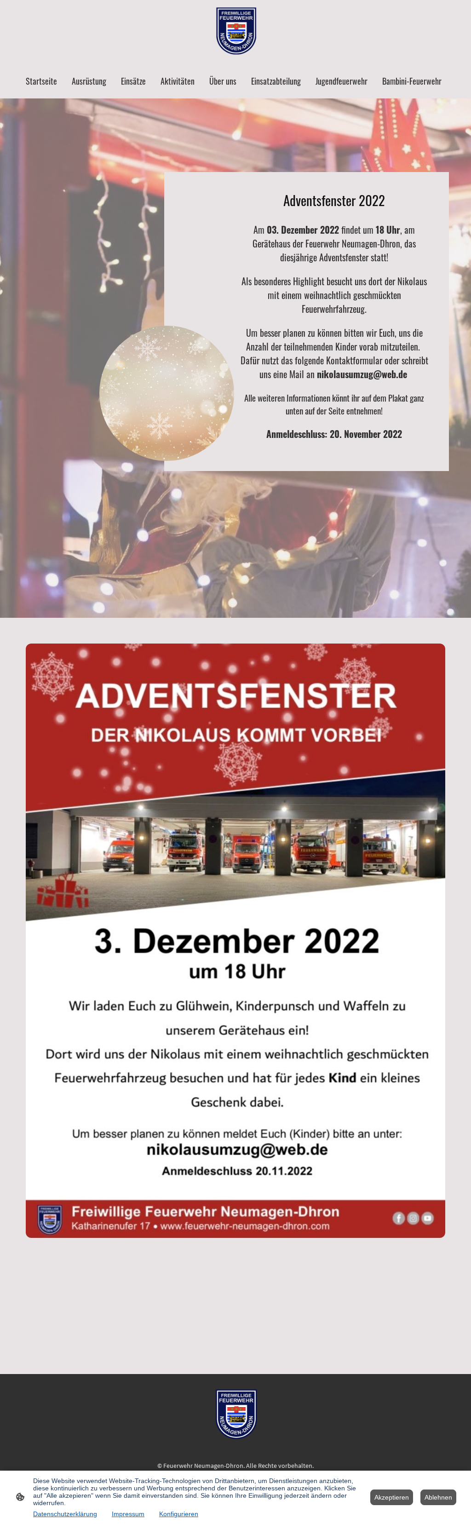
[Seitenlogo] (235, 31)
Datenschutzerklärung (65, 1514)
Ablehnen (438, 1497)
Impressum (128, 1514)
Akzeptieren (391, 1497)
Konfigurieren (178, 1514)
